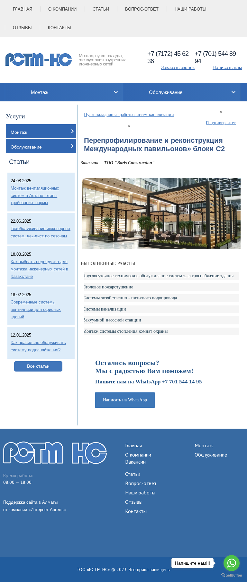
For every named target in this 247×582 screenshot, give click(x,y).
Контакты (59, 27)
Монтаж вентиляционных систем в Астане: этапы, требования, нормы (35, 195)
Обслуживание (165, 92)
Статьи (101, 9)
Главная (22, 9)
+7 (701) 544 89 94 (215, 57)
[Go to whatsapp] (232, 563)
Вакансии (135, 461)
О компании (62, 9)
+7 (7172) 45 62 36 (167, 57)
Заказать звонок (178, 67)
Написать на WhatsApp (125, 400)
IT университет (221, 122)
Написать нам (227, 67)
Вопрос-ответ (142, 9)
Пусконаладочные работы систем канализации (129, 114)
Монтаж (39, 92)
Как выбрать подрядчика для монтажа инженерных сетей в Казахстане (39, 269)
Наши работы (190, 9)
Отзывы (22, 27)
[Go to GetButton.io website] (231, 575)
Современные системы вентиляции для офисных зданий (36, 309)
